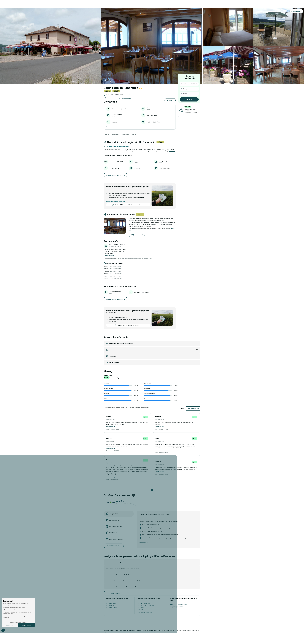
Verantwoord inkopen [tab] (116, 539)
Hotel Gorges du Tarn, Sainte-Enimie (178, 604)
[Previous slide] (105, 225)
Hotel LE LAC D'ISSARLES (144, 604)
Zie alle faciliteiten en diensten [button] (115, 175)
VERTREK (193, 80)
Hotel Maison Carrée (175, 608)
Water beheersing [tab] (114, 520)
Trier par (182, 408)
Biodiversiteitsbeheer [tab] (115, 526)
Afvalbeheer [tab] (113, 533)
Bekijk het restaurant (137, 235)
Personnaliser (9, 625)
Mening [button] (134, 134)
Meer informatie (187, 115)
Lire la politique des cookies (9, 619)
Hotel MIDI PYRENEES (111, 607)
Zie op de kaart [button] (127, 94)
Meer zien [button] (108, 126)
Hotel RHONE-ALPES (111, 604)
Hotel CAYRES (141, 611)
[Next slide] (123, 225)
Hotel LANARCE (142, 607)
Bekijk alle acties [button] (142, 542)
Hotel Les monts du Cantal (176, 606)
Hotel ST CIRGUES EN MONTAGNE (146, 605)
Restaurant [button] (115, 134)
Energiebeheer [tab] (113, 514)
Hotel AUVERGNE (110, 605)
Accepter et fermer (26, 625)
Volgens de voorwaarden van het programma (115, 201)
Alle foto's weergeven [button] (296, 11)
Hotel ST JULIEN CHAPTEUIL (145, 612)
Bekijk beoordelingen (126, 98)
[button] (3, 630)
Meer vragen (115, 593)
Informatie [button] (125, 134)
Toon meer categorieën (112, 546)
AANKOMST (184, 80)
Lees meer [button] (172, 151)
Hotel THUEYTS (141, 609)
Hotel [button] (107, 134)
